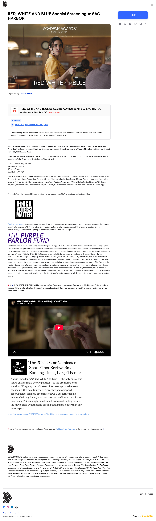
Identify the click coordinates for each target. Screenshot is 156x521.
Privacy (13, 513)
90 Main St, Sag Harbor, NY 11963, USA (31, 125)
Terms (20, 513)
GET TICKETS (132, 15)
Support (6, 513)
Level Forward (26, 94)
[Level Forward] (5, 4)
